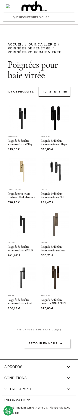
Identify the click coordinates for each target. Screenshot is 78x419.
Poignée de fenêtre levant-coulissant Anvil (20, 301)
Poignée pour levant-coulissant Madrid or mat (21, 195)
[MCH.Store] (34, 6)
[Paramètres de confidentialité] (8, 411)
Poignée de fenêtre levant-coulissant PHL (53, 195)
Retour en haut (46, 343)
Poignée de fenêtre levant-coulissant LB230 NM (54, 142)
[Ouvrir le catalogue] (8, 6)
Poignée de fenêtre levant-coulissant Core (53, 248)
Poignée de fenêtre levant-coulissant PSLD (20, 248)
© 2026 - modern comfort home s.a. (26, 407)
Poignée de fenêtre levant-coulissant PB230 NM (20, 142)
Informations (17, 400)
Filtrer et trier (54, 91)
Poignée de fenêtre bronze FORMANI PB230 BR (55, 302)
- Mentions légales (59, 407)
